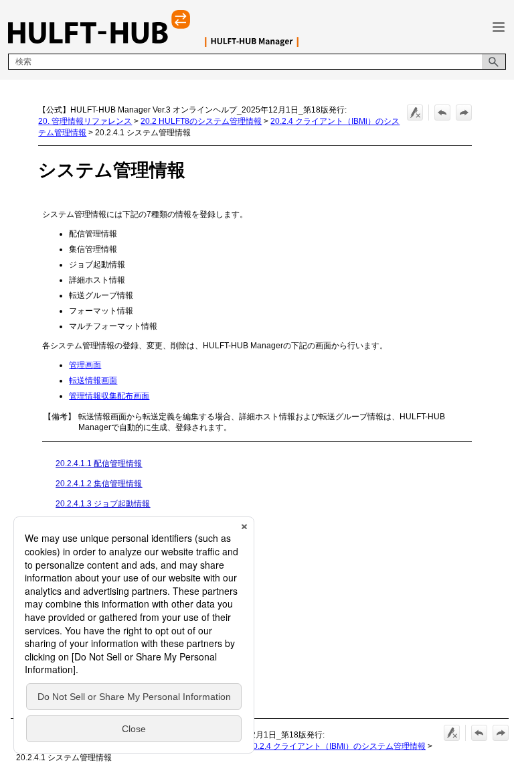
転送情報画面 (93, 380)
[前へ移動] (442, 112)
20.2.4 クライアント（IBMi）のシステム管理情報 (337, 746)
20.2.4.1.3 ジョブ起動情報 (103, 503)
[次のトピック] (464, 112)
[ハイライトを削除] (415, 112)
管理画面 (85, 365)
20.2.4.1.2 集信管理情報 (99, 483)
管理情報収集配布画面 (109, 396)
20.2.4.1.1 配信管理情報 (99, 463)
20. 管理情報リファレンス (85, 121)
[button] (494, 62)
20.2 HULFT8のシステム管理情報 (201, 121)
